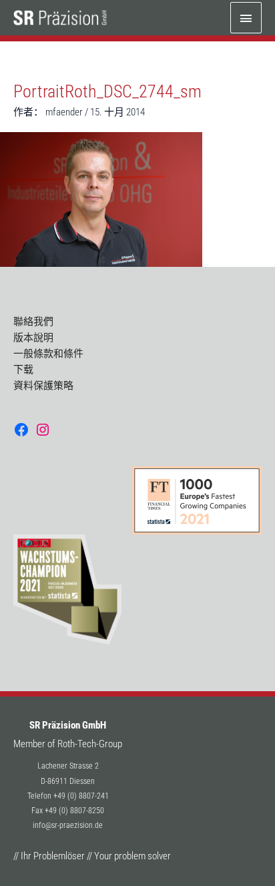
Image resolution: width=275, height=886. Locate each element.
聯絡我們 (33, 322)
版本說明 (33, 338)
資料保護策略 (43, 386)
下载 (23, 370)
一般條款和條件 (48, 354)
